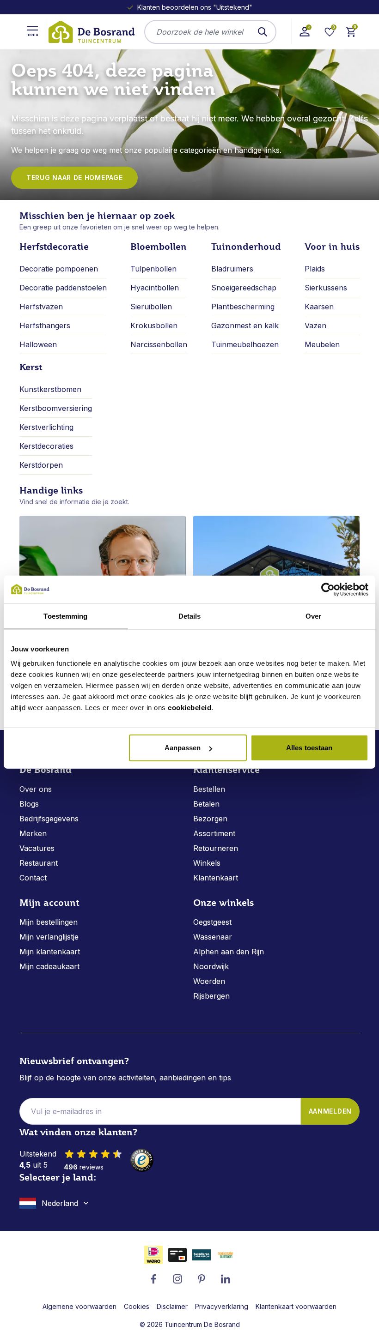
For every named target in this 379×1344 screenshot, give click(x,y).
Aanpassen (183, 748)
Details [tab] (189, 616)
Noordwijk (211, 966)
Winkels (206, 863)
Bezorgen (210, 818)
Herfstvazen (41, 306)
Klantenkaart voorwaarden (296, 1306)
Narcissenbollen (158, 344)
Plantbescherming (243, 306)
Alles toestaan (309, 748)
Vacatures (37, 848)
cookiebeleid (189, 707)
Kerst (30, 367)
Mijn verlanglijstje (49, 936)
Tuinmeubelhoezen (245, 344)
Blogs (29, 803)
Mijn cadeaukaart (49, 966)
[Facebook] (153, 1279)
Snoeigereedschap (243, 287)
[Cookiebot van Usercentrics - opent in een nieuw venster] (327, 589)
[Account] (304, 32)
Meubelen (322, 344)
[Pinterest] (201, 1279)
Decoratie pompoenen (58, 268)
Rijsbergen (211, 995)
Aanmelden (330, 1111)
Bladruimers (232, 268)
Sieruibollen (151, 306)
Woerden (209, 981)
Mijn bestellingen (48, 922)
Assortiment (214, 833)
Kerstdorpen (41, 465)
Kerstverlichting (46, 427)
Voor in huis (332, 246)
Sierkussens (326, 287)
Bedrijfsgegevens (49, 818)
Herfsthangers (44, 325)
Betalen (206, 803)
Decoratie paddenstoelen (63, 287)
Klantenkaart (215, 877)
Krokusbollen (153, 325)
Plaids (315, 268)
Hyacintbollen (154, 287)
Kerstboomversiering (55, 408)
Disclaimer (172, 1306)
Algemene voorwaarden (79, 1306)
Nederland (60, 1203)
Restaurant (38, 863)
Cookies (136, 1306)
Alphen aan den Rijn (228, 951)
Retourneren (215, 848)
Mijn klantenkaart (49, 951)
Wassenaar (212, 936)
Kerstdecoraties (46, 446)
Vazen (315, 325)
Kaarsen (319, 306)
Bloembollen (158, 246)
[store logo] (91, 31)
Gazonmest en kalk (245, 325)
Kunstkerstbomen (50, 389)
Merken (33, 833)
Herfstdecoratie (54, 246)
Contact (33, 877)
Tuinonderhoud (246, 246)
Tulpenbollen (153, 268)
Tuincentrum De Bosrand (202, 1324)
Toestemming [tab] (65, 616)
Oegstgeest (212, 922)
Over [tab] (313, 616)
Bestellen (209, 789)
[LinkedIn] (225, 1279)
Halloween (38, 344)
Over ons (35, 789)
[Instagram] (177, 1279)
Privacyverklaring (221, 1306)
